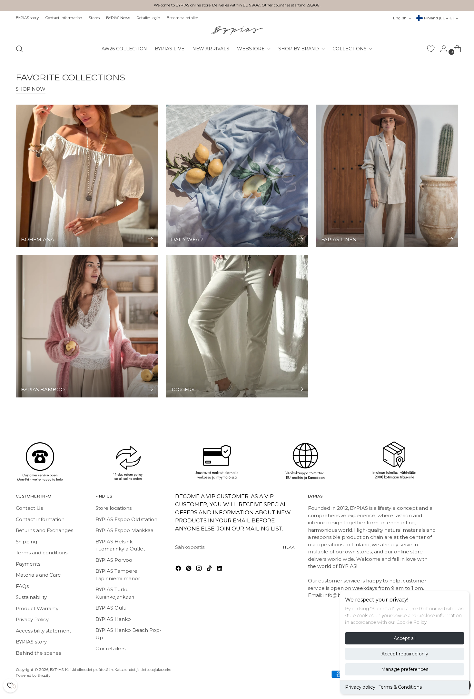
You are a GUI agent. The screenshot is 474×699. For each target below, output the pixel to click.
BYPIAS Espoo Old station (126, 519)
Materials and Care (38, 575)
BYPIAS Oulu (110, 608)
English (400, 18)
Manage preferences (404, 669)
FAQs (22, 586)
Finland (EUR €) (439, 18)
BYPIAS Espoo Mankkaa (124, 530)
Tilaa (288, 547)
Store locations (113, 508)
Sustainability (31, 597)
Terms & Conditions (400, 687)
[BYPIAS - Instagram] (199, 569)
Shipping (26, 542)
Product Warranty (37, 608)
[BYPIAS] (237, 30)
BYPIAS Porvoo (113, 560)
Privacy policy (360, 687)
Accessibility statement (43, 631)
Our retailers (110, 648)
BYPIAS (57, 669)
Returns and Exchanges (44, 530)
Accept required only (404, 654)
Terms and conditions (42, 553)
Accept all (405, 638)
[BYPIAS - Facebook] (179, 569)
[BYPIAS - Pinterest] (189, 569)
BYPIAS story (31, 642)
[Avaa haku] (19, 48)
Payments (28, 564)
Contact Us (29, 508)
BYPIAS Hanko (113, 619)
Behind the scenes (38, 653)
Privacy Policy (32, 619)
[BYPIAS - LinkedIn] (220, 569)
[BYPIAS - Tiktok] (210, 569)
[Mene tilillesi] (441, 48)
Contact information (40, 519)
